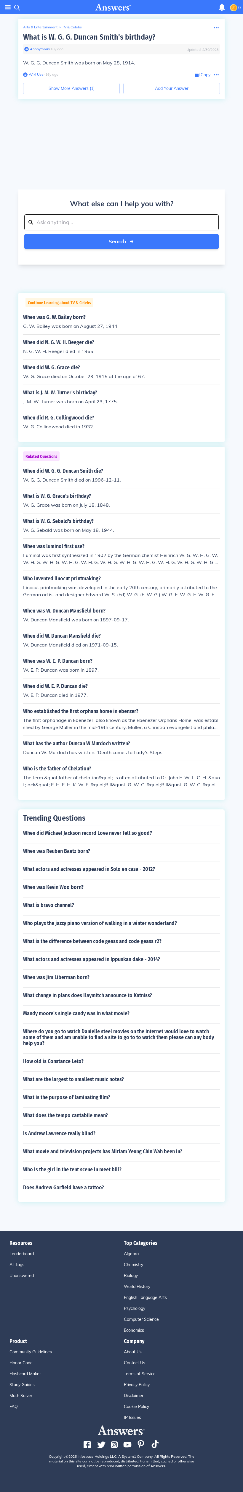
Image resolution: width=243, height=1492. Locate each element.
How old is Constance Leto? (53, 1061)
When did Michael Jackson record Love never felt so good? (87, 833)
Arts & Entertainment (40, 27)
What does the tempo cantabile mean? (65, 1115)
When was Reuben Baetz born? (56, 851)
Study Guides (22, 1384)
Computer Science (141, 1319)
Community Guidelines (30, 1352)
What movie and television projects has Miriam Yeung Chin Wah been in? (102, 1151)
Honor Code (21, 1362)
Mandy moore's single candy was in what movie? (76, 1013)
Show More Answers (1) (72, 88)
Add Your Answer (171, 88)
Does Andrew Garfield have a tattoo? (63, 1187)
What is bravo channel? (48, 905)
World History (137, 1286)
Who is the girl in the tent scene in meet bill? (72, 1169)
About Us (133, 1352)
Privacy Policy (137, 1384)
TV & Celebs (72, 27)
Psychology (134, 1308)
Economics (134, 1330)
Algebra (131, 1253)
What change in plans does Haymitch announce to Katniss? (87, 995)
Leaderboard (21, 1253)
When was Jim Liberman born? (56, 977)
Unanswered (21, 1275)
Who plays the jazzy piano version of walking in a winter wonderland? (100, 923)
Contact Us (134, 1362)
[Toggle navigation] (8, 7)
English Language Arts (145, 1297)
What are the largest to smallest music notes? (73, 1079)
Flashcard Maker (25, 1373)
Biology (131, 1275)
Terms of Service (140, 1373)
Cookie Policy (136, 1406)
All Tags (16, 1264)
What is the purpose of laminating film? (66, 1097)
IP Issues (132, 1417)
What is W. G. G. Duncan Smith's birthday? (89, 37)
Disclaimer (133, 1395)
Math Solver (20, 1395)
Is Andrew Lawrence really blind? (59, 1133)
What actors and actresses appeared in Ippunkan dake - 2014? (91, 959)
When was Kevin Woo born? (53, 887)
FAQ (13, 1406)
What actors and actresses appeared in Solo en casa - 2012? (89, 869)
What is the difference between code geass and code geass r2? (92, 941)
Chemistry (133, 1264)
